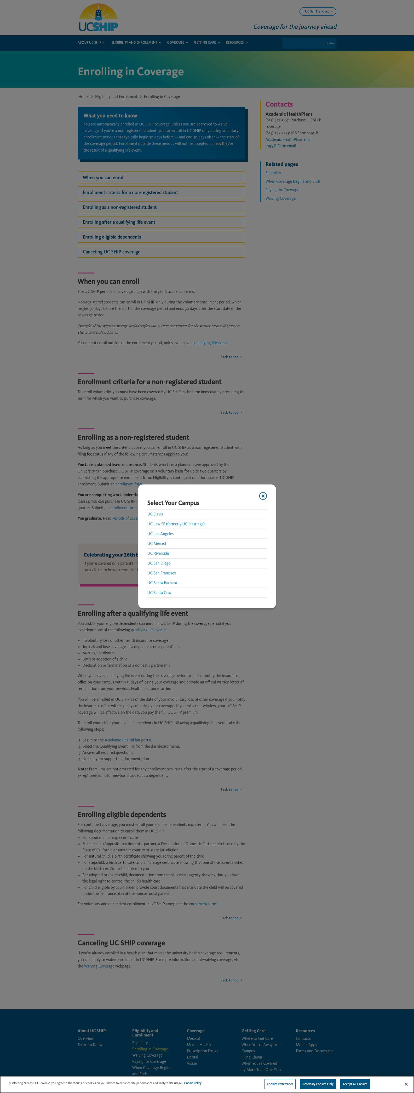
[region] (207, 1084)
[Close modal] (263, 496)
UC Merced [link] (156, 543)
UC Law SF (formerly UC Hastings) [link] (176, 523)
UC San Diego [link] (159, 563)
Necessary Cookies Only (318, 1084)
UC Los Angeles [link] (160, 533)
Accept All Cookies (355, 1084)
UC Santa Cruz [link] (159, 592)
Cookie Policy (192, 1083)
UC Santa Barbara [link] (162, 582)
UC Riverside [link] (158, 553)
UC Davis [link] (155, 514)
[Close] (406, 1084)
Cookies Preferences (280, 1084)
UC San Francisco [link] (161, 572)
